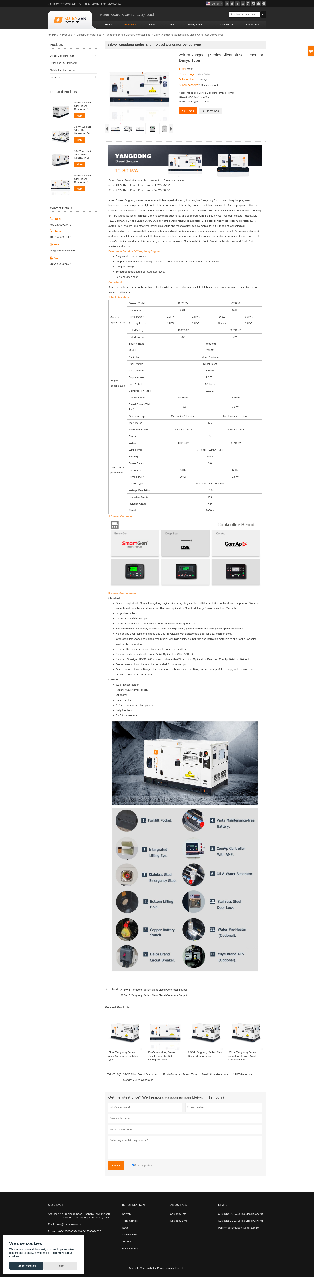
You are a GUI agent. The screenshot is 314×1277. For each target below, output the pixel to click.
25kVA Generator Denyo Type (180, 1074)
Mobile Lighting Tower (62, 69)
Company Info (178, 1213)
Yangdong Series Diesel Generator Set (127, 34)
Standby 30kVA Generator (138, 1079)
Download (210, 111)
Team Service (130, 1220)
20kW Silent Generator (215, 1074)
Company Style (179, 1220)
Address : (53, 1213)
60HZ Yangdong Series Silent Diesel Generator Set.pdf (153, 995)
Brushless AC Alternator (63, 62)
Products (129, 24)
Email (188, 111)
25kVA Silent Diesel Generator (140, 1074)
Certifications (129, 1234)
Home (108, 24)
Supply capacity (188, 84)
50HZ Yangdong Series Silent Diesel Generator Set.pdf (153, 989)
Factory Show (194, 24)
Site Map (127, 1241)
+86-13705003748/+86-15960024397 (102, 3)
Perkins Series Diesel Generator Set (238, 1227)
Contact (56, 1205)
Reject (60, 1265)
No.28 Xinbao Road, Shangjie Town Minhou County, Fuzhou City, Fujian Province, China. (85, 1215)
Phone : (52, 1231)
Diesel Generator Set (89, 34)
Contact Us (226, 24)
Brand (183, 68)
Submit (116, 1165)
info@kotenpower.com (64, 3)
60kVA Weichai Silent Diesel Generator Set (82, 179)
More (80, 115)
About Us (251, 24)
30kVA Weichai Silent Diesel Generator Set (82, 106)
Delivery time (187, 79)
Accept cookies (26, 1265)
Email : (52, 1224)
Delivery (126, 1213)
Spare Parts (56, 77)
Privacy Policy (130, 1248)
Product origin (187, 74)
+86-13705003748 (60, 224)
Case (171, 24)
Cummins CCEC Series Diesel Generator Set (244, 1220)
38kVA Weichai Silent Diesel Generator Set (82, 130)
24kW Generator (242, 1074)
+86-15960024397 (60, 236)
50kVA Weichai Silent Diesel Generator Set (82, 154)
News (152, 24)
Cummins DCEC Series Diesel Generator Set (244, 1213)
